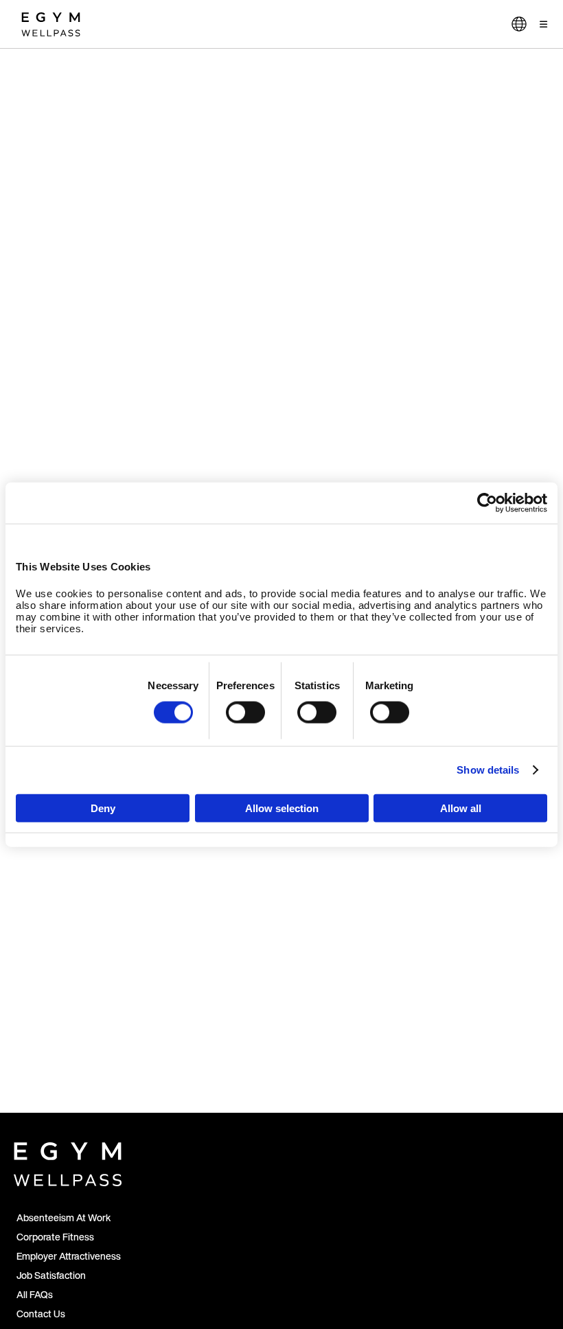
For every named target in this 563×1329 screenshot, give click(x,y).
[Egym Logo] (68, 1161)
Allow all (460, 807)
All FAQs (34, 1294)
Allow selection (282, 807)
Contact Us (40, 1313)
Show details (488, 770)
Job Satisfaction (51, 1275)
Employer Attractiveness (68, 1256)
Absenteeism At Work (63, 1217)
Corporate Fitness (55, 1236)
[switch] (245, 713)
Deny (103, 807)
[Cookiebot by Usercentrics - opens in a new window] (487, 503)
